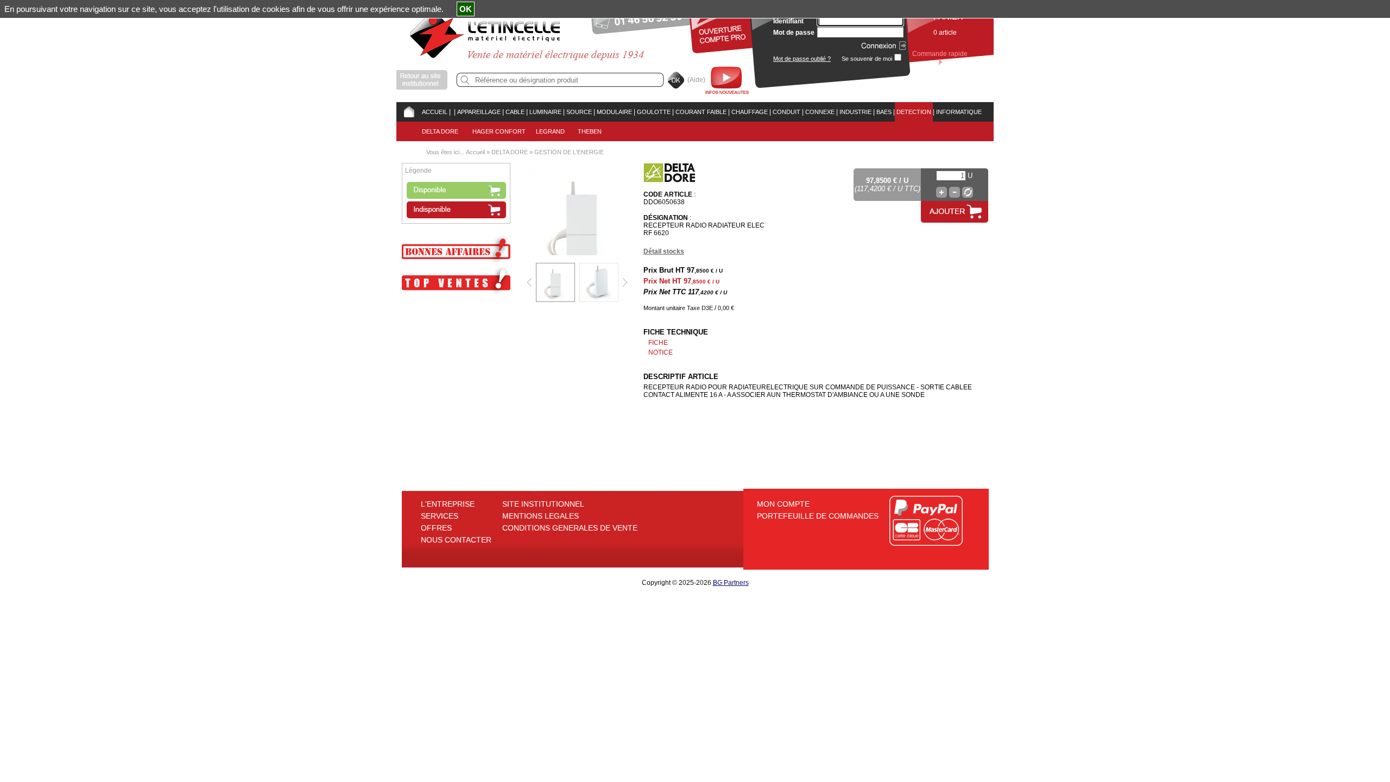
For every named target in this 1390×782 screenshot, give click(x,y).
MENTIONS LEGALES (540, 516)
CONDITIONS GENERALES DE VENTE (569, 528)
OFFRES (436, 528)
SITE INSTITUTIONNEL (543, 504)
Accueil (475, 152)
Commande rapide (940, 54)
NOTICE (660, 352)
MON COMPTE (783, 504)
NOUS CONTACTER (456, 539)
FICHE (658, 342)
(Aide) (696, 80)
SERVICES (439, 516)
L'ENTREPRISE (448, 504)
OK (465, 9)
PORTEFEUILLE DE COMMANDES (818, 516)
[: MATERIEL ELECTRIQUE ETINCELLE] (452, 112)
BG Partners (731, 582)
